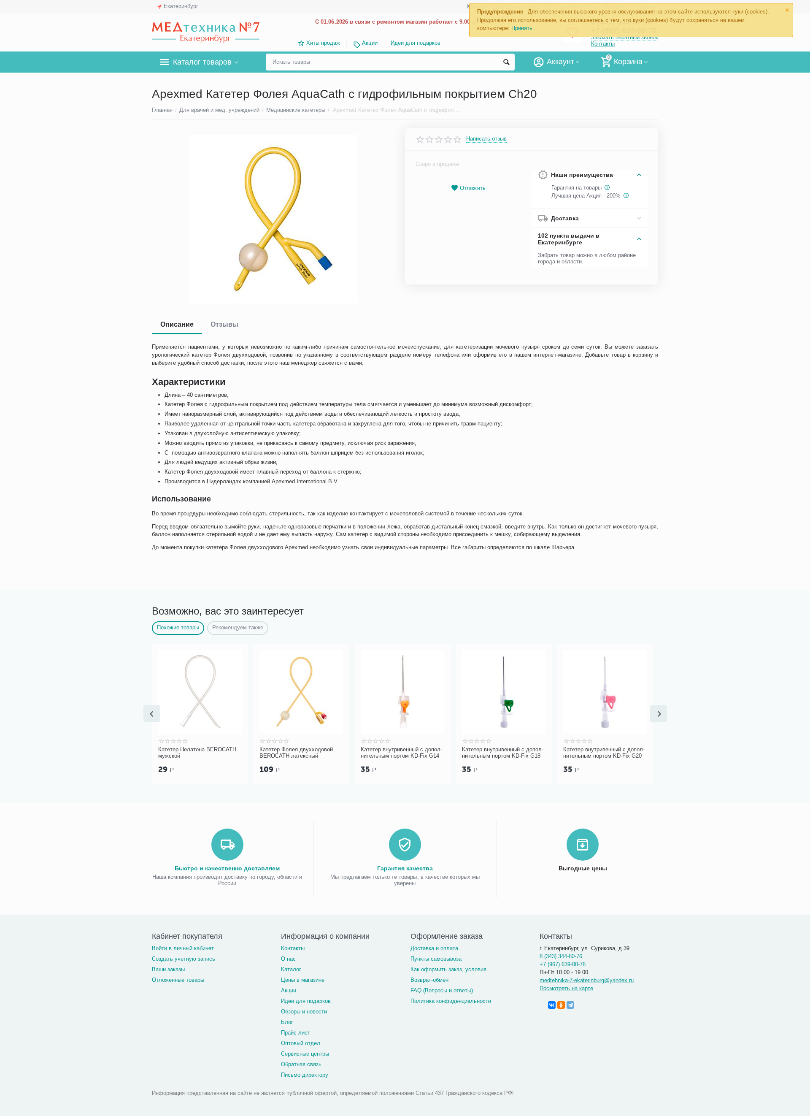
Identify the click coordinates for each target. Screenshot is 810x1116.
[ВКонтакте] (552, 1005)
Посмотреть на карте (566, 988)
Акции (369, 43)
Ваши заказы (168, 969)
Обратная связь (301, 1064)
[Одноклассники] (561, 1005)
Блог (287, 1022)
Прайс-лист (295, 1032)
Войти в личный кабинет (183, 948)
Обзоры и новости (304, 1011)
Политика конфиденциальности (450, 1001)
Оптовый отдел (300, 1043)
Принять (521, 28)
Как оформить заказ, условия (448, 969)
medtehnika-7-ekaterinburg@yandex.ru (587, 980)
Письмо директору (304, 1075)
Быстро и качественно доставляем (227, 868)
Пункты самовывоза (436, 959)
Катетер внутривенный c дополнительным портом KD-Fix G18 (411, 752)
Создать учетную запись (183, 959)
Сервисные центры (305, 1054)
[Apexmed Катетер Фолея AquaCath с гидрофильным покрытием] (273, 219)
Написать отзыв (486, 139)
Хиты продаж (323, 43)
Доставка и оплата (434, 948)
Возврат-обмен (429, 980)
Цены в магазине (302, 980)
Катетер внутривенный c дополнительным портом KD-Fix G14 (310, 752)
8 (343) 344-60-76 (561, 956)
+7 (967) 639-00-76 (563, 964)
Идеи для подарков (415, 43)
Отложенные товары (178, 980)
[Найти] (506, 62)
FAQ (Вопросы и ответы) (441, 990)
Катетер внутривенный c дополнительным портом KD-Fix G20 (513, 752)
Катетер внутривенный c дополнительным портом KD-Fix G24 (614, 752)
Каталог (291, 969)
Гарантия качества (405, 868)
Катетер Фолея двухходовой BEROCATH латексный (205, 752)
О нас (288, 959)
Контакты (603, 44)
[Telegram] (570, 1005)
